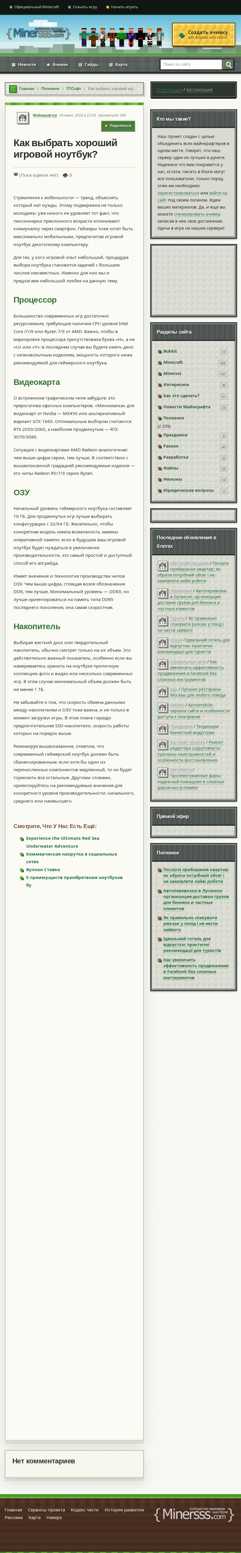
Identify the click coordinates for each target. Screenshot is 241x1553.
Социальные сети (188, 661)
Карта (118, 64)
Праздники (175, 435)
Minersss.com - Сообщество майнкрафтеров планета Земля (194, 1514)
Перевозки (181, 590)
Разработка (175, 457)
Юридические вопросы (188, 490)
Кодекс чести (85, 1510)
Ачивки (57, 64)
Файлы (170, 468)
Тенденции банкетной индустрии (194, 729)
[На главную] (38, 34)
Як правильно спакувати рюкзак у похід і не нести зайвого (191, 624)
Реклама (14, 1517)
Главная (13, 1510)
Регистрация (169, 89)
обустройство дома (189, 563)
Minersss (172, 373)
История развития (124, 1510)
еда (173, 689)
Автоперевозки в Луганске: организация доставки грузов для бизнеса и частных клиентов (192, 599)
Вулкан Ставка (43, 869)
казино (177, 705)
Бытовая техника (187, 742)
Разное (170, 446)
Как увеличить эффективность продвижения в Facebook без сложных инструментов (191, 670)
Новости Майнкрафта (186, 406)
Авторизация (199, 89)
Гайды (88, 64)
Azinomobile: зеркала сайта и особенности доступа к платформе (194, 711)
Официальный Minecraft (36, 6)
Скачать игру (85, 6)
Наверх (54, 1517)
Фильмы (172, 479)
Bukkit (170, 351)
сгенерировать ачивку (197, 214)
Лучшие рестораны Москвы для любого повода (198, 692)
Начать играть (124, 6)
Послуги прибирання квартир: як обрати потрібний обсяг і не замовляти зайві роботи (193, 572)
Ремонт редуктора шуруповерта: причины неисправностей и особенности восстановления (190, 751)
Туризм (177, 618)
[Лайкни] (16, 174)
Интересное (176, 384)
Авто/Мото (181, 769)
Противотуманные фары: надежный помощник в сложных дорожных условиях (191, 781)
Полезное (173, 418)
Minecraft (173, 362)
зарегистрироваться (178, 193)
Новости (24, 64)
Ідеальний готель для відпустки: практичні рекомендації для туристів (194, 646)
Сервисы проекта (46, 1510)
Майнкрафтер (45, 115)
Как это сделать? (181, 395)
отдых (176, 640)
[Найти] (228, 64)
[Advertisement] (74, 1164)
